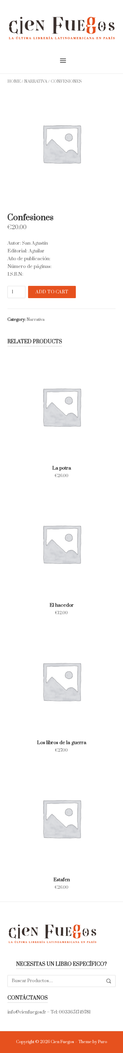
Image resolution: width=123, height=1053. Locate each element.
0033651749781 (74, 1012)
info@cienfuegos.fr (26, 1012)
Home (14, 81)
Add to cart (52, 292)
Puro (102, 1042)
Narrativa (35, 81)
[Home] (61, 27)
